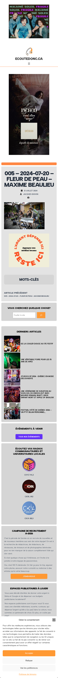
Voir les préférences (29, 668)
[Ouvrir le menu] (29, 63)
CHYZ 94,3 (29, 475)
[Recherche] (41, 315)
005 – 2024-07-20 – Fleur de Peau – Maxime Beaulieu (26, 296)
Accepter (29, 653)
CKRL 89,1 (29, 496)
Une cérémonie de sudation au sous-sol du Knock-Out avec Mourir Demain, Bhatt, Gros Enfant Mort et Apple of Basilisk (37, 394)
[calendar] (22, 190)
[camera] (29, 197)
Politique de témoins (27, 674)
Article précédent (15, 293)
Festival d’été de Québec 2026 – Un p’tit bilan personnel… (36, 411)
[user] (21, 194)
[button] (54, 620)
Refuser (29, 660)
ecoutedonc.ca (29, 59)
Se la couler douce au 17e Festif (37, 344)
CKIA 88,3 (29, 518)
